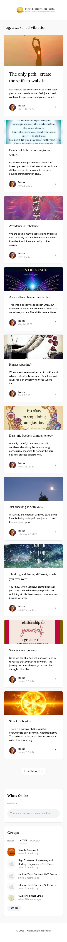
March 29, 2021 (26, 466)
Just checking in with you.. (26, 507)
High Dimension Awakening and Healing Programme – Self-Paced (36, 862)
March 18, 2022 (26, 109)
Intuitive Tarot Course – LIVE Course (37, 874)
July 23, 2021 (25, 185)
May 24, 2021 (25, 324)
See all (14, 908)
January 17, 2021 (27, 681)
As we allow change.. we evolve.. (30, 297)
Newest (11, 840)
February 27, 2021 (28, 534)
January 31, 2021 (27, 610)
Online (12, 803)
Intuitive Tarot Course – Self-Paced (37, 885)
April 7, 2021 (25, 395)
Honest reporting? (20, 364)
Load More (31, 771)
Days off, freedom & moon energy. (31, 435)
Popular (35, 840)
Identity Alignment (28, 850)
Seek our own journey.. (23, 650)
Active (23, 840)
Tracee (22, 105)
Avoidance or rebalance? (24, 226)
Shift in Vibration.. (21, 721)
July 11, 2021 (25, 257)
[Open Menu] (6, 9)
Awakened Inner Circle (30, 895)
